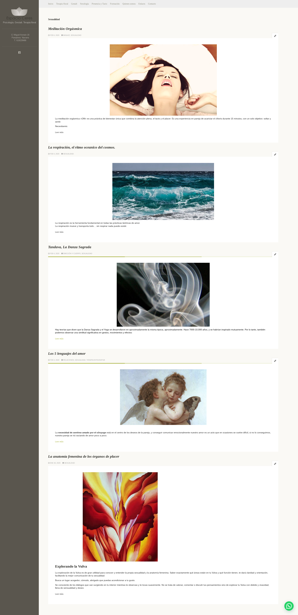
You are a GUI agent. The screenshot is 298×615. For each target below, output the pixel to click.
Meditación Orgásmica (65, 29)
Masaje (66, 35)
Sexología (84, 4)
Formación (115, 4)
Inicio (50, 4)
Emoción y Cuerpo (72, 253)
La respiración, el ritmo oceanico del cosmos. (81, 147)
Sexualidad (76, 35)
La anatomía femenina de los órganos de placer (83, 456)
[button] (289, 606)
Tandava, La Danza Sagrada (69, 247)
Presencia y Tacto (99, 4)
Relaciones (68, 360)
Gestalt (74, 4)
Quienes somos (128, 4)
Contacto (152, 4)
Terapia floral (62, 4)
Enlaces (141, 4)
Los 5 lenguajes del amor (67, 353)
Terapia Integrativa (95, 360)
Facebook (19, 52)
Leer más (59, 132)
